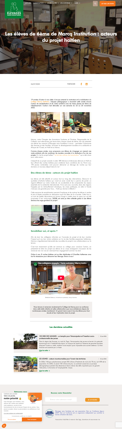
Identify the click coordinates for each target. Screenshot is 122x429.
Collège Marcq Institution (40, 102)
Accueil (28, 3)
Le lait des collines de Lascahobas (67, 155)
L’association (38, 3)
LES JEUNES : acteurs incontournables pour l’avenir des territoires (62, 359)
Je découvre (52, 3)
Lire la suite (43, 350)
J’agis (76, 3)
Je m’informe (65, 3)
